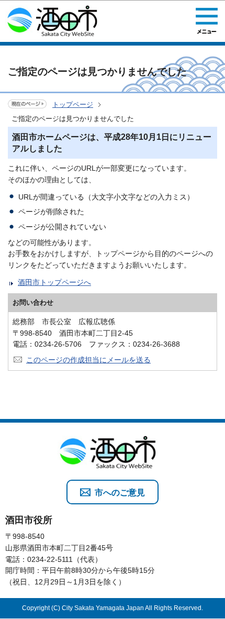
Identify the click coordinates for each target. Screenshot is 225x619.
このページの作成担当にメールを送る (88, 360)
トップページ (72, 104)
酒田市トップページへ (54, 282)
